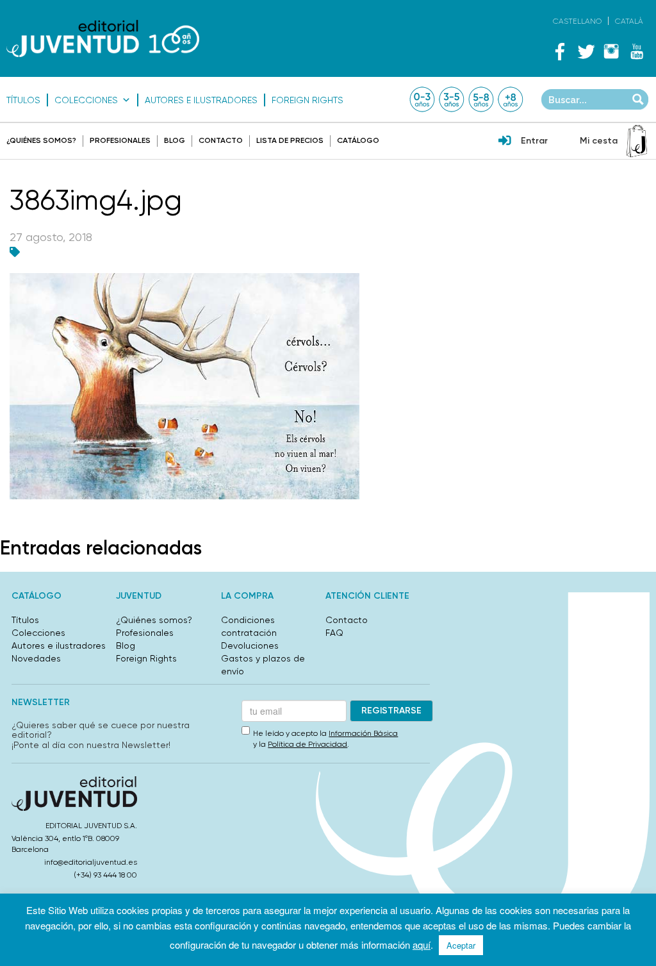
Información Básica (363, 733)
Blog (174, 140)
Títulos (23, 100)
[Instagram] (611, 51)
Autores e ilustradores (201, 100)
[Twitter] (585, 51)
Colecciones (86, 100)
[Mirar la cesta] (637, 141)
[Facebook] (560, 51)
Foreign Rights (307, 100)
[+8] (510, 99)
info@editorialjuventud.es (90, 862)
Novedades (36, 658)
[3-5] (451, 99)
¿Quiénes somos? (41, 140)
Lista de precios (290, 140)
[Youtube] (637, 51)
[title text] (102, 38)
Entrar (534, 140)
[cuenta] (504, 141)
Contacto (221, 140)
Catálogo (358, 140)
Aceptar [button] (461, 945)
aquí (421, 944)
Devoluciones (250, 645)
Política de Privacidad (307, 744)
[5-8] (481, 99)
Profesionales (120, 140)
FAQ (334, 633)
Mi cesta (599, 140)
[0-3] (422, 99)
